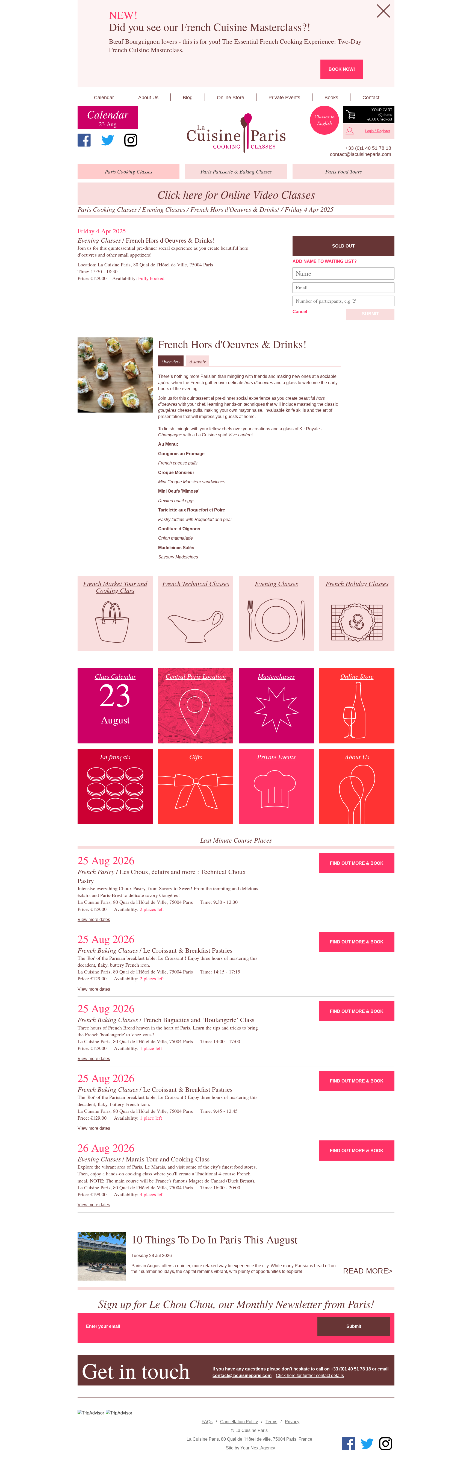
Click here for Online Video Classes (236, 194)
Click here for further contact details (310, 1375)
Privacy (292, 1421)
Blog (188, 97)
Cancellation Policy (239, 1421)
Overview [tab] (170, 361)
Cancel (300, 311)
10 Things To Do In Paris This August (214, 1239)
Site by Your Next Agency (250, 1448)
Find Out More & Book (357, 863)
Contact (370, 97)
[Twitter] (107, 140)
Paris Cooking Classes (108, 209)
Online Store (230, 97)
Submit (370, 313)
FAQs (207, 1421)
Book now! (342, 69)
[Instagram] (130, 140)
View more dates (94, 919)
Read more (365, 1271)
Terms (271, 1421)
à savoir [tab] (198, 361)
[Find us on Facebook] (84, 140)
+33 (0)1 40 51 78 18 (368, 148)
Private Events (284, 97)
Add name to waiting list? (325, 261)
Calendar (104, 97)
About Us (148, 97)
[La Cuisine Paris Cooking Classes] (236, 133)
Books (331, 97)
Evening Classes (164, 209)
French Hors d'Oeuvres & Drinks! (235, 209)
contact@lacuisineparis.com (360, 154)
